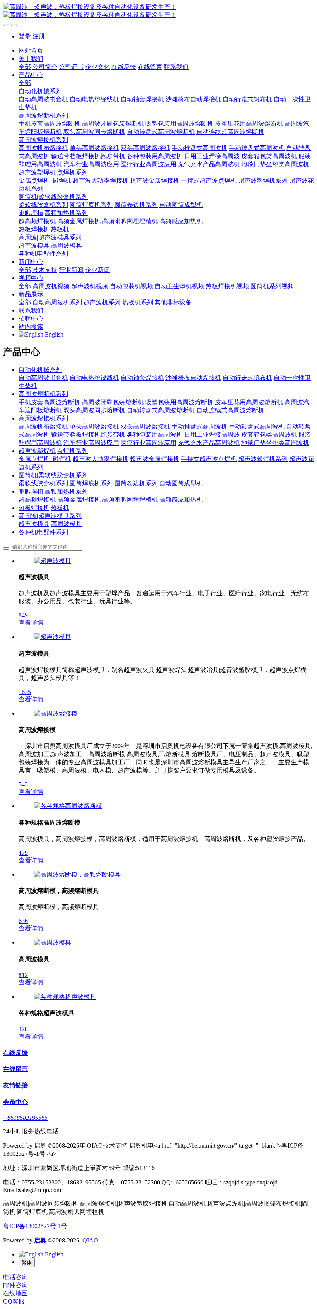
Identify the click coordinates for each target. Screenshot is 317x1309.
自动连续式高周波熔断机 (230, 410)
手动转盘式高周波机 (257, 426)
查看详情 (31, 622)
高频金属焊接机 (79, 499)
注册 (38, 36)
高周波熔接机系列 (43, 418)
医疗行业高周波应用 (148, 442)
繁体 (27, 1262)
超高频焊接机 (37, 499)
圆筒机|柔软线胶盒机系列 (53, 475)
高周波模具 (66, 524)
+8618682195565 (25, 1117)
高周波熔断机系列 (43, 394)
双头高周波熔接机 (145, 426)
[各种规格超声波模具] (65, 996)
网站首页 (31, 50)
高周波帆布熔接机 (43, 426)
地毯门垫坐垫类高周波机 (275, 442)
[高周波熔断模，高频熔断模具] (77, 874)
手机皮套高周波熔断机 (49, 402)
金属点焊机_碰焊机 (45, 459)
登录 (25, 36)
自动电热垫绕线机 (94, 377)
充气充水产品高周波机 (209, 442)
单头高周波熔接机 (94, 426)
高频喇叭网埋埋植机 (130, 499)
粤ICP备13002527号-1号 (35, 1226)
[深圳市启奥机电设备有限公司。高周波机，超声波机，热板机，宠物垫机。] (158, 11)
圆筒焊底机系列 (91, 483)
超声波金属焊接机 (154, 459)
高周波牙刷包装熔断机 (113, 402)
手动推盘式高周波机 (199, 426)
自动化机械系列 (40, 369)
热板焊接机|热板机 (44, 507)
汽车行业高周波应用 (91, 442)
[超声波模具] (52, 560)
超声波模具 (34, 524)
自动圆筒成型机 (181, 483)
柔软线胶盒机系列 (43, 483)
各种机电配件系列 (43, 532)
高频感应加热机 (181, 499)
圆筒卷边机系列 (136, 483)
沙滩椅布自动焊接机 (193, 377)
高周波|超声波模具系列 (50, 516)
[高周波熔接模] (55, 713)
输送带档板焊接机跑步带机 (88, 434)
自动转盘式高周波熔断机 (161, 410)
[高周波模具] (52, 942)
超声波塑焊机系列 (263, 459)
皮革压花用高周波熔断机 (249, 402)
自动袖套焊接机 (142, 377)
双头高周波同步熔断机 (94, 410)
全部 (25, 66)
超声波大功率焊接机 (100, 459)
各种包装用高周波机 (154, 434)
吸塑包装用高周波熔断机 (179, 402)
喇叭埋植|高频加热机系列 (53, 491)
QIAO (90, 1240)
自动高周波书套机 (43, 377)
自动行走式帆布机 (247, 377)
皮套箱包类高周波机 (269, 434)
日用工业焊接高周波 (212, 434)
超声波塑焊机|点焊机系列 (53, 451)
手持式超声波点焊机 (209, 459)
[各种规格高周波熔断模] (68, 806)
